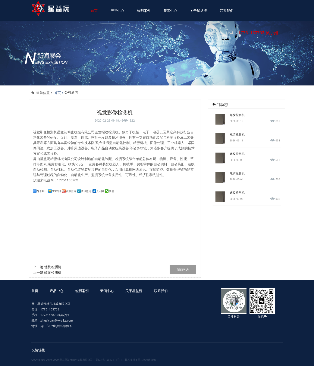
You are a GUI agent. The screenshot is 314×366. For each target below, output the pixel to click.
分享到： (42, 191)
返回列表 (183, 270)
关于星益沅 (133, 290)
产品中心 (56, 290)
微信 (111, 191)
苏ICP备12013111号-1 (109, 359)
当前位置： (44, 92)
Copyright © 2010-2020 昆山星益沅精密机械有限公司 (62, 359)
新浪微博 (71, 191)
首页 (34, 290)
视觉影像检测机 (45, 131)
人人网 (100, 191)
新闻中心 (107, 290)
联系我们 (161, 290)
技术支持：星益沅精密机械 (140, 359)
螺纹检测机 (52, 266)
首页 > (59, 92)
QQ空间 (56, 191)
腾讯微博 (86, 191)
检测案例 (82, 290)
